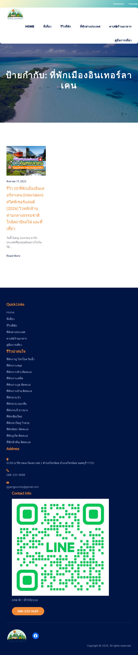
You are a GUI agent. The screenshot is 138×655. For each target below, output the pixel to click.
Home (10, 312)
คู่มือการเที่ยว (14, 345)
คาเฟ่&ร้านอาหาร (16, 338)
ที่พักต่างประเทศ (15, 332)
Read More (13, 255)
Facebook (118, 3)
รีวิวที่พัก (11, 325)
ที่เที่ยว (10, 319)
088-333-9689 (28, 611)
